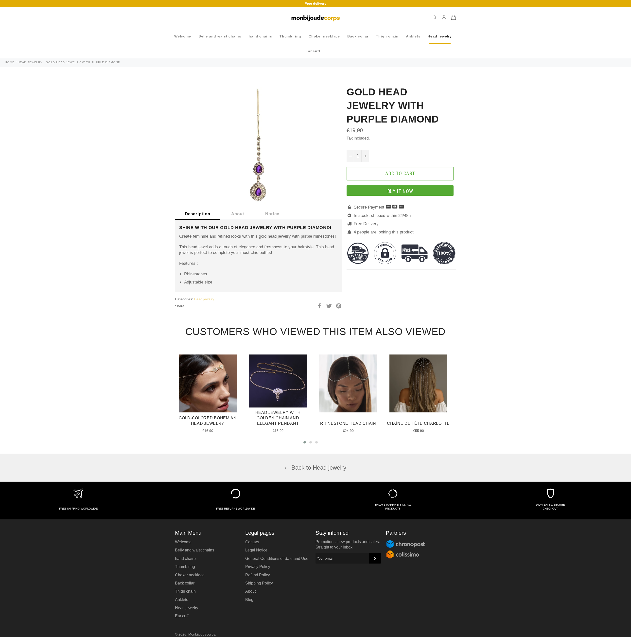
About (237, 214)
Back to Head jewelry (318, 467)
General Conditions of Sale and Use (276, 558)
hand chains (260, 36)
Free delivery (315, 3)
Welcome (182, 36)
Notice (272, 214)
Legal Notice (256, 550)
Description (197, 214)
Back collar (357, 36)
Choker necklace (324, 36)
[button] (305, 442)
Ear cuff (313, 51)
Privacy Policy (257, 567)
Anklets (413, 36)
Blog (249, 600)
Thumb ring (290, 36)
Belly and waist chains (219, 36)
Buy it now (400, 191)
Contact (252, 542)
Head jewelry (440, 36)
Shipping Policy (259, 583)
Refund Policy (257, 575)
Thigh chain (387, 36)
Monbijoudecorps (201, 634)
